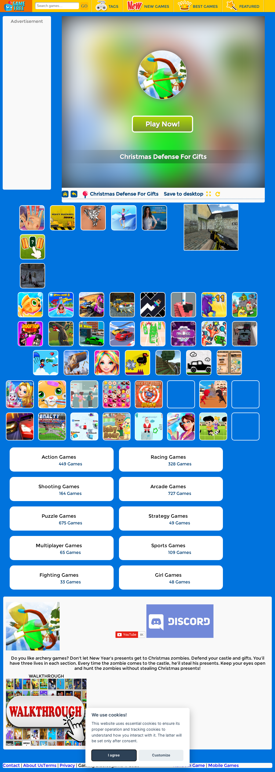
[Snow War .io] (83, 426)
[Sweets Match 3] (116, 394)
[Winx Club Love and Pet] (180, 394)
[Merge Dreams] (19, 394)
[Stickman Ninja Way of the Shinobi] (212, 394)
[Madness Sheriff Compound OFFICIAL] (244, 426)
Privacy (67, 765)
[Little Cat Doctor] (51, 394)
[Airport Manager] (180, 426)
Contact (11, 765)
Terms (49, 765)
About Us (33, 765)
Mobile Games (223, 765)
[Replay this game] (217, 194)
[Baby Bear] (116, 426)
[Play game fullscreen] (208, 194)
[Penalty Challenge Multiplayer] (51, 426)
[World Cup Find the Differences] (212, 426)
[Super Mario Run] (244, 394)
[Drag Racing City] (19, 426)
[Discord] (180, 636)
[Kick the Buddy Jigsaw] (148, 394)
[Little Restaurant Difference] (83, 394)
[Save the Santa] (148, 426)
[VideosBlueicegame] (46, 744)
